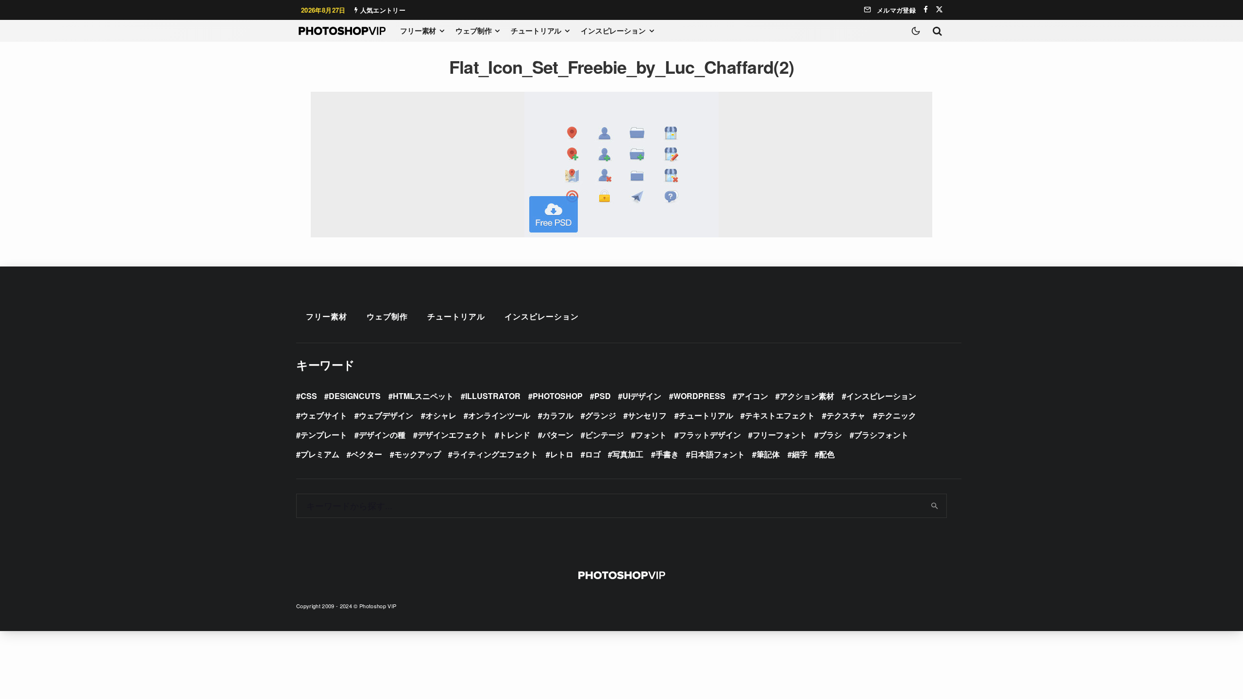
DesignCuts (355, 395)
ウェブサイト (324, 415)
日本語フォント (717, 454)
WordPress (699, 395)
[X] (939, 9)
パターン (557, 434)
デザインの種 (382, 434)
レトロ (561, 454)
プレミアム (320, 454)
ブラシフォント (881, 434)
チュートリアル (536, 30)
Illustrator (493, 395)
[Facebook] (926, 9)
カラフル (557, 415)
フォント (651, 434)
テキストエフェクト (780, 415)
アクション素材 (807, 395)
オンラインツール (499, 415)
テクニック (896, 415)
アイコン (752, 395)
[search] (935, 505)
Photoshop (558, 395)
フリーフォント (780, 434)
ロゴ (593, 454)
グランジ (600, 415)
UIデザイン (641, 395)
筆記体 (768, 454)
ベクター (366, 454)
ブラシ (830, 434)
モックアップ (417, 454)
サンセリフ (647, 415)
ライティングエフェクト (495, 454)
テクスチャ (845, 415)
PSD (602, 395)
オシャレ (440, 415)
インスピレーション (613, 30)
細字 (799, 454)
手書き (667, 454)
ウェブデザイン (386, 415)
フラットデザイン (710, 434)
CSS (309, 395)
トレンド (514, 434)
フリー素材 (418, 30)
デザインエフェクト (452, 434)
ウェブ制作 (473, 30)
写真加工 (627, 454)
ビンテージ (604, 434)
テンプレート (324, 434)
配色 (827, 454)
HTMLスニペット (423, 395)
